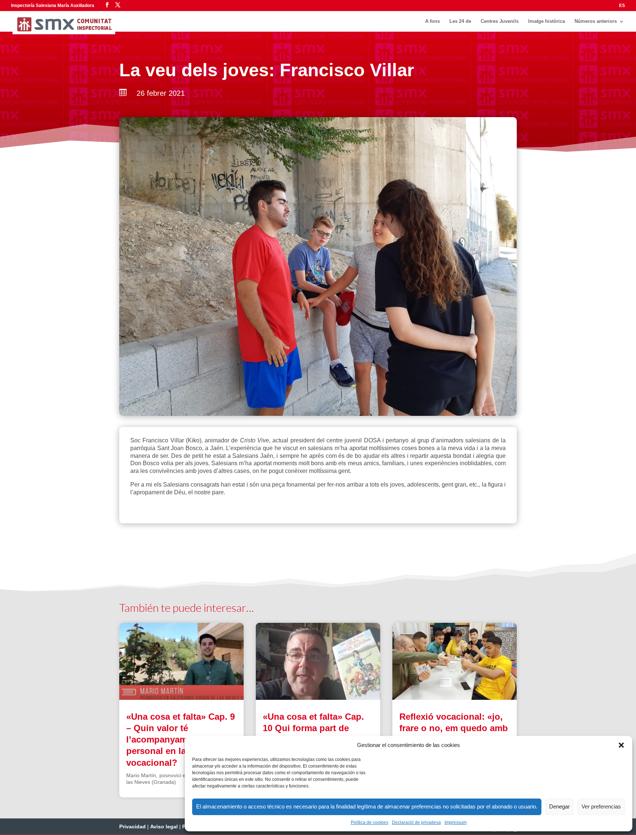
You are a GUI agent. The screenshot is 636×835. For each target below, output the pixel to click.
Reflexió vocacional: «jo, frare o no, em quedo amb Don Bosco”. (453, 728)
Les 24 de (460, 21)
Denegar (559, 806)
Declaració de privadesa (416, 822)
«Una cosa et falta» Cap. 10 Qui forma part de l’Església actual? (313, 728)
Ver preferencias (601, 806)
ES (622, 5)
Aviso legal (164, 826)
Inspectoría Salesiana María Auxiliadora (52, 5)
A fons (432, 21)
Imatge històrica (546, 21)
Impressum (456, 822)
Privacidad (132, 826)
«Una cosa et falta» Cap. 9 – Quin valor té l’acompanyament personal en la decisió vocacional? (180, 740)
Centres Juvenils (500, 21)
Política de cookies (369, 822)
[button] (621, 745)
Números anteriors (596, 21)
